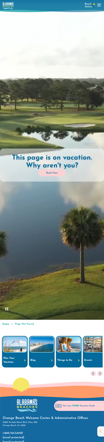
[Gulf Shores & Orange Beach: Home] (8, 6)
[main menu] (99, 5)
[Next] (100, 373)
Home (5, 324)
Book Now (52, 173)
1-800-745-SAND (13, 433)
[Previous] (93, 373)
